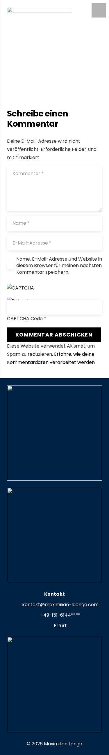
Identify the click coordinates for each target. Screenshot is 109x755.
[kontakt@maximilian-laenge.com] (16, 605)
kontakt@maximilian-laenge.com (60, 604)
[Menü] (99, 10)
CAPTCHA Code (25, 318)
